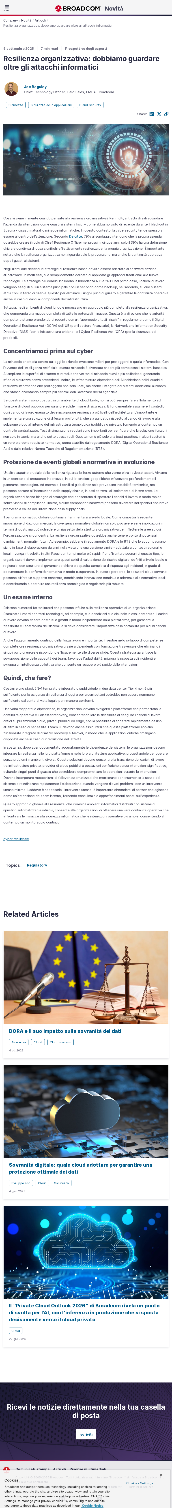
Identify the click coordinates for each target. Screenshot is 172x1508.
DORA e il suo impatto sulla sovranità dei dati (65, 1031)
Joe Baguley (35, 86)
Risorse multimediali (88, 1469)
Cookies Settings (139, 1483)
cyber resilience (16, 839)
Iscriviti (86, 1434)
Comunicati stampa (32, 1469)
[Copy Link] (166, 114)
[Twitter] (159, 114)
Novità (114, 8)
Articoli (59, 1469)
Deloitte (75, 236)
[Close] (160, 1475)
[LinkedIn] (152, 114)
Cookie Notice (92, 1505)
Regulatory (37, 865)
